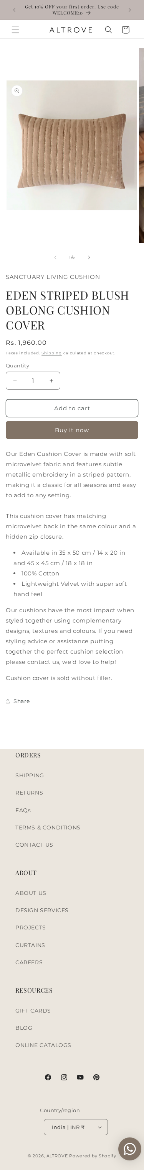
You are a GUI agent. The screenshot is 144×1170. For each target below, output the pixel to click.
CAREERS (29, 962)
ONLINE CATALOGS (43, 1045)
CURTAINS (30, 945)
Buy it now (72, 430)
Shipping (51, 353)
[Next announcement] (129, 10)
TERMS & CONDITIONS (48, 827)
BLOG (23, 1027)
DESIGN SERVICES (42, 910)
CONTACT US (34, 844)
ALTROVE (57, 1156)
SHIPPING (29, 775)
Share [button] (21, 701)
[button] (15, 29)
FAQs (23, 810)
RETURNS (29, 792)
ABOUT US (30, 893)
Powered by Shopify (92, 1156)
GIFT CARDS (33, 1010)
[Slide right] (89, 257)
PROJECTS (30, 927)
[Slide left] (55, 257)
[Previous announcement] (14, 10)
